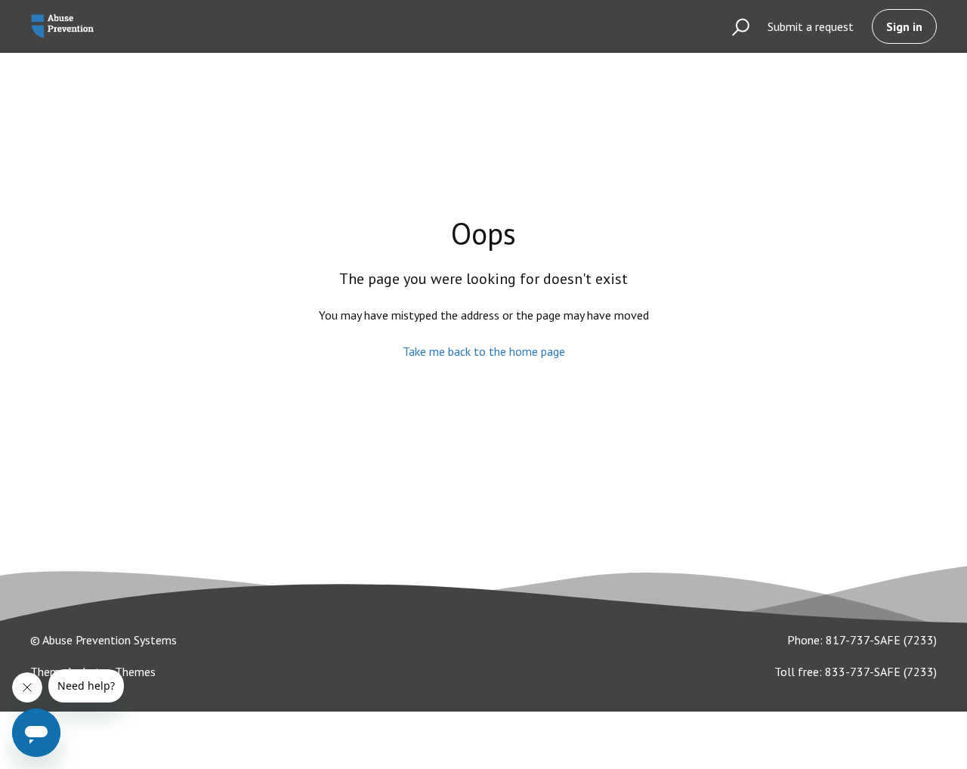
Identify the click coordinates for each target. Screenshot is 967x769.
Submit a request (811, 26)
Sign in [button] (904, 26)
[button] (733, 26)
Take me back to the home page (484, 351)
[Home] (62, 26)
